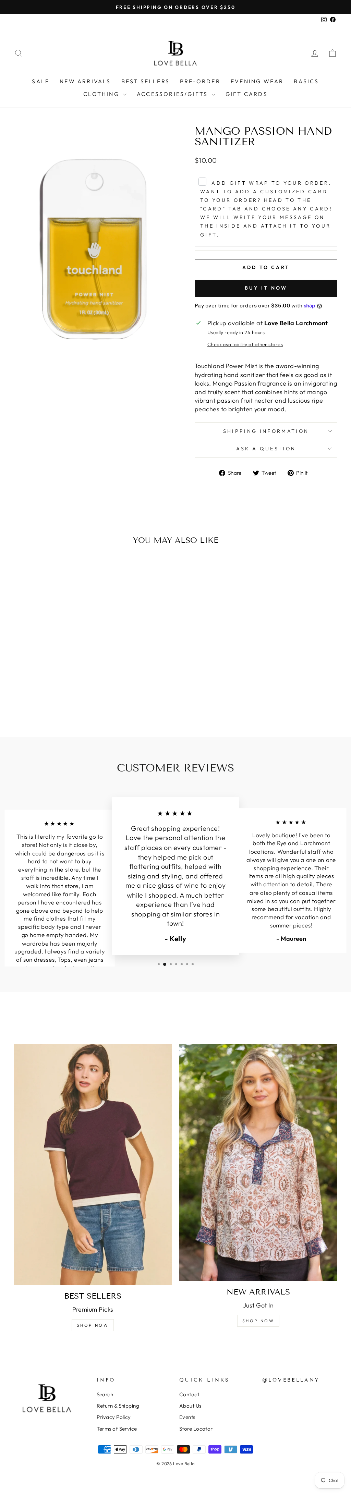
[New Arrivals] (258, 1162)
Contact (189, 1394)
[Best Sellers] (93, 1164)
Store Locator (196, 1428)
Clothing (102, 93)
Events (187, 1417)
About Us (190, 1405)
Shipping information (266, 431)
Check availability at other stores (245, 344)
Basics (306, 81)
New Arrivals (85, 81)
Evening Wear (257, 81)
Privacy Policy (114, 1417)
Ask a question (266, 449)
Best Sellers (145, 81)
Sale (40, 81)
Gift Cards (247, 93)
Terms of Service (117, 1428)
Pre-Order (200, 81)
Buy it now (266, 288)
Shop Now (93, 1325)
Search (105, 1394)
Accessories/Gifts (173, 93)
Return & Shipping (118, 1405)
